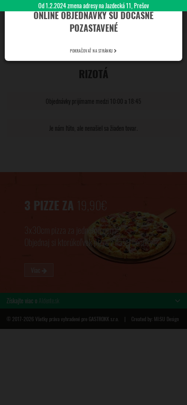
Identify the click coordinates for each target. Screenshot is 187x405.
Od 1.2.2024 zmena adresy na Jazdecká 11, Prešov (93, 5)
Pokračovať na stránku (92, 51)
